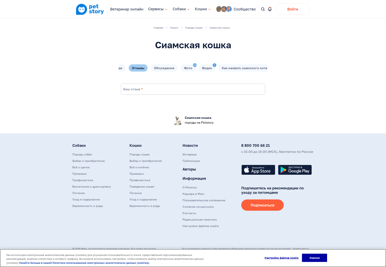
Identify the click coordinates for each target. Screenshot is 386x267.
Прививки (79, 173)
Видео (208, 67)
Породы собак (82, 154)
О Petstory (190, 187)
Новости (190, 145)
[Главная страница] (90, 14)
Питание (78, 193)
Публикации (191, 160)
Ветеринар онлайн (126, 9)
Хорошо (314, 257)
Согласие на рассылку (198, 206)
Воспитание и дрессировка (91, 186)
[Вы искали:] (263, 9)
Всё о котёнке (139, 167)
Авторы (189, 169)
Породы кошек (139, 154)
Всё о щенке (81, 167)
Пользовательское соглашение (204, 200)
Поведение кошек (141, 186)
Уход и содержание (86, 199)
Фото (190, 67)
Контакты (189, 213)
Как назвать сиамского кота (244, 68)
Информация (194, 178)
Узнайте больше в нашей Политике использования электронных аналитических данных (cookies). (84, 262)
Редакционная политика (200, 219)
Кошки (135, 145)
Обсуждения (164, 68)
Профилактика (82, 180)
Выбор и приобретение (88, 160)
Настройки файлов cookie (282, 257)
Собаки (79, 145)
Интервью (190, 154)
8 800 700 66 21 (255, 145)
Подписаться (262, 205)
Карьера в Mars (193, 193)
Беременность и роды (87, 205)
